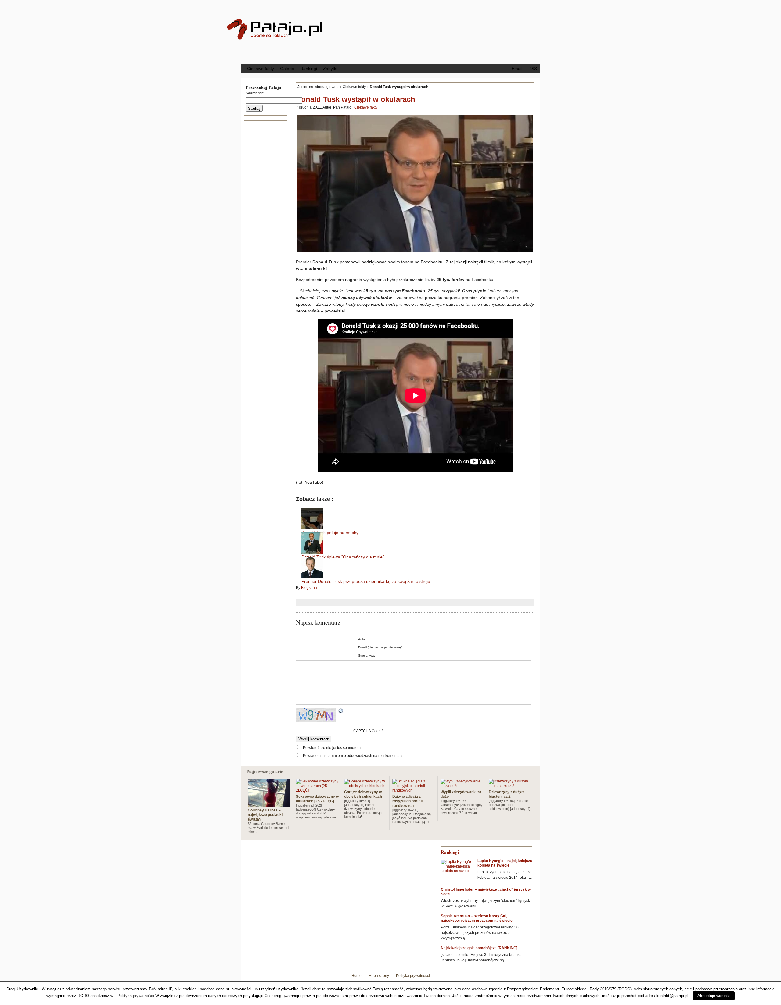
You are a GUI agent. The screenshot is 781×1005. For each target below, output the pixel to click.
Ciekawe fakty (260, 68)
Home (356, 976)
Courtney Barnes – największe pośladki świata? (265, 814)
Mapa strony (379, 976)
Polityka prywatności (413, 976)
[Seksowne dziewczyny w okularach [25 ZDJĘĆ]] (317, 790)
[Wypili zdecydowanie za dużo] (462, 786)
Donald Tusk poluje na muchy (329, 532)
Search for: (255, 93)
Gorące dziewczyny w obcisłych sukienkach (363, 794)
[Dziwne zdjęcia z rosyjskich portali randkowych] (413, 790)
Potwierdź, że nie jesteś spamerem (331, 748)
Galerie (287, 68)
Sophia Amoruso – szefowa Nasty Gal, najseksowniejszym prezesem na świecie (477, 918)
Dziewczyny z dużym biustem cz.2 (507, 794)
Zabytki (330, 68)
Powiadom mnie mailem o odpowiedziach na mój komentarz (353, 756)
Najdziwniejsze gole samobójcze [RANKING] (479, 948)
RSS (532, 68)
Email (517, 68)
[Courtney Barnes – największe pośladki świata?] (269, 804)
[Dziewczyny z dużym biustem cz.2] (510, 786)
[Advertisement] (441, 31)
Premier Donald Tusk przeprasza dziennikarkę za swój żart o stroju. (366, 581)
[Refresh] (341, 711)
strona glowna (327, 87)
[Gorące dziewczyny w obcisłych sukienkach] (365, 786)
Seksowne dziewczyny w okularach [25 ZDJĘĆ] (317, 798)
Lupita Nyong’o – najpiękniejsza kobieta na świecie (504, 863)
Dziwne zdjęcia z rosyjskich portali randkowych (407, 801)
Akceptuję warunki (713, 995)
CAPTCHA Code (367, 731)
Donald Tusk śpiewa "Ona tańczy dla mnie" (342, 556)
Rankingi (308, 68)
